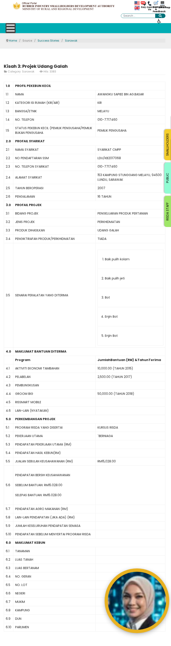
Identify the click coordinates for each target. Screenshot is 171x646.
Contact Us (150, 8)
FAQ (143, 7)
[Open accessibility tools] (159, 20)
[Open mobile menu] (11, 28)
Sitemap (162, 7)
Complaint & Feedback (156, 9)
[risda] (64, 6)
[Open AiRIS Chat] (137, 600)
